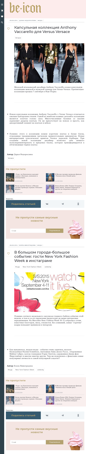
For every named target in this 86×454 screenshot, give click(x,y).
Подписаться (54, 231)
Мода (40, 20)
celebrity (48, 267)
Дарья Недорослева (27, 20)
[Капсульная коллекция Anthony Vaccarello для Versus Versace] (8, 29)
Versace (18, 38)
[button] (2, 5)
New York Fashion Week (32, 267)
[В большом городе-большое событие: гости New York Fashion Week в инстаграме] (8, 253)
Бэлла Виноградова (27, 245)
